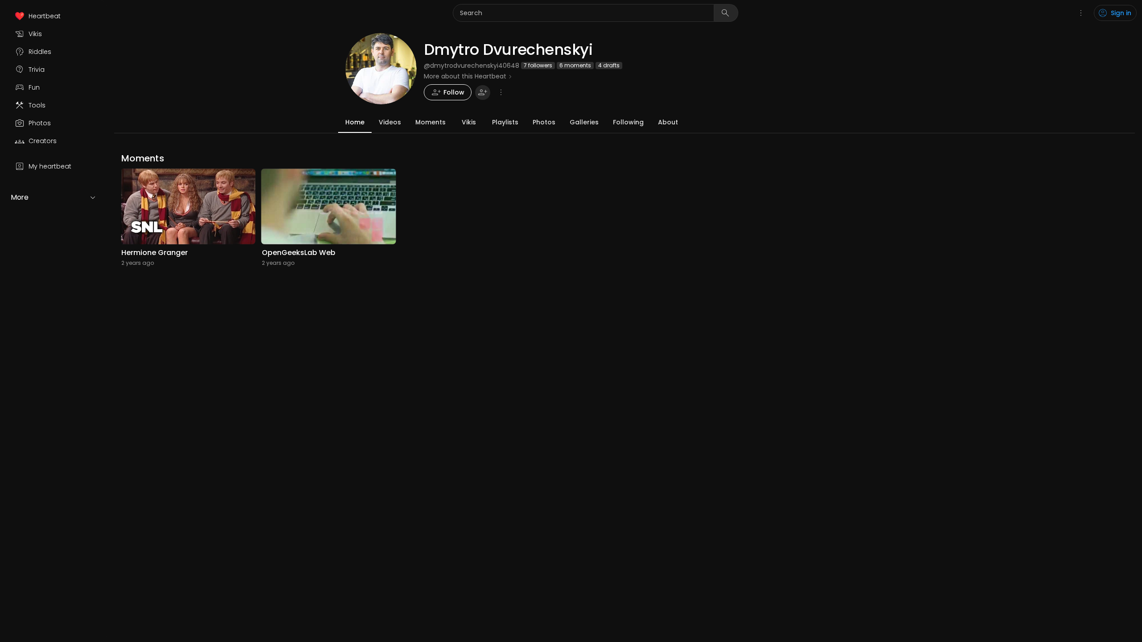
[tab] (355, 122)
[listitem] (53, 16)
